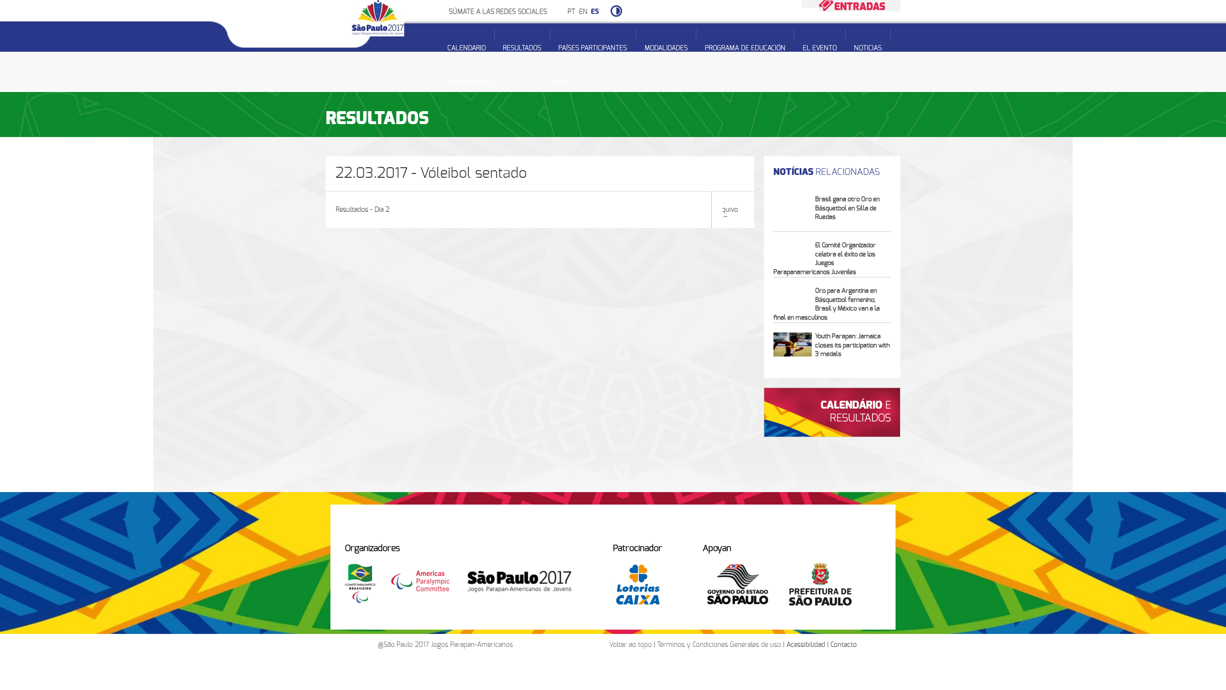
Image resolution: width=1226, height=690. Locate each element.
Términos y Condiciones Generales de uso (719, 645)
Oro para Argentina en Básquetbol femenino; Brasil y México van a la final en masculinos (826, 304)
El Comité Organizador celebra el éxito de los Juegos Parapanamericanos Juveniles (824, 259)
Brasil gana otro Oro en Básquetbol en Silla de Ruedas (847, 208)
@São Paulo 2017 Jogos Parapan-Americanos (445, 645)
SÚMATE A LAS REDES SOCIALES (498, 12)
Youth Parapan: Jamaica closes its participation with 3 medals (852, 345)
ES (595, 12)
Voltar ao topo (630, 645)
